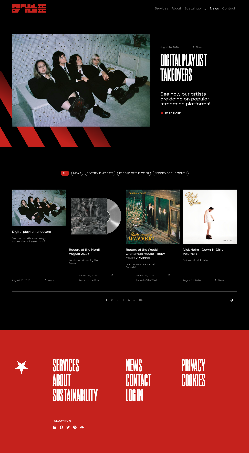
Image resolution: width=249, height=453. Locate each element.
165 (141, 300)
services (66, 366)
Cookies (193, 381)
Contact (228, 8)
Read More (173, 113)
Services (161, 8)
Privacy (193, 366)
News (214, 8)
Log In (134, 396)
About (176, 8)
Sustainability (195, 8)
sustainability (75, 396)
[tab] (65, 173)
